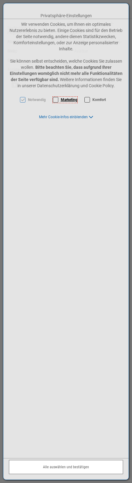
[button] (66, 117)
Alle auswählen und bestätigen (66, 467)
